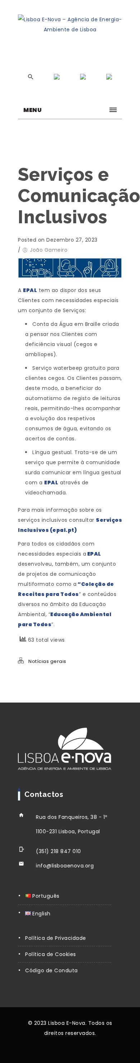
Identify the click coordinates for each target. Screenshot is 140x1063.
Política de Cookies (50, 954)
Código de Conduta (51, 970)
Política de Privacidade (55, 938)
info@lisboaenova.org (65, 865)
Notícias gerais (47, 661)
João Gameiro (48, 250)
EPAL (51, 482)
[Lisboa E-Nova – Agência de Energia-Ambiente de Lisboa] (70, 24)
